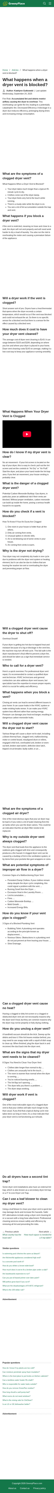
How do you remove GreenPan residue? (19, 1388)
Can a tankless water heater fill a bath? (18, 1380)
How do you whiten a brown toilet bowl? (18, 1266)
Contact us (25, 1488)
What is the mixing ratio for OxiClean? (18, 1400)
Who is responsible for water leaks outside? (20, 1384)
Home (5, 70)
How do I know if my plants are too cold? (19, 1368)
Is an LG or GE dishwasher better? (16, 1404)
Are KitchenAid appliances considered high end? (22, 1258)
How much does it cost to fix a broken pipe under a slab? (25, 1270)
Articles (15, 70)
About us (12, 1488)
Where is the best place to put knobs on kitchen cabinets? (25, 1376)
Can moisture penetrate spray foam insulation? (21, 1372)
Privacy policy (39, 1488)
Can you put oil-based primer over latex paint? (21, 1278)
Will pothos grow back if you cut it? (16, 1282)
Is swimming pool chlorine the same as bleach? (21, 1254)
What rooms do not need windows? (17, 1396)
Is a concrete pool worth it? (13, 1262)
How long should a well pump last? (16, 1392)
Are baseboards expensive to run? (16, 1274)
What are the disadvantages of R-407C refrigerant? (23, 1286)
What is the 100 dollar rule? (13, 1290)
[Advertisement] (27, 38)
